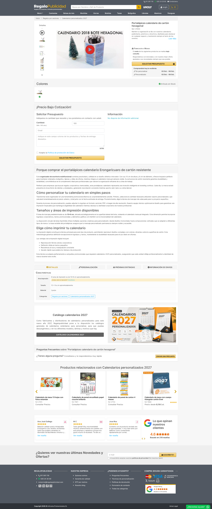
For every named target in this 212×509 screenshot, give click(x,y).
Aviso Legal (173, 506)
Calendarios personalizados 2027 (82, 296)
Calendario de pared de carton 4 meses (121, 398)
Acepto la (56, 153)
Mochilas (83, 13)
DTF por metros (81, 482)
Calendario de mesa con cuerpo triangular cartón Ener (158, 398)
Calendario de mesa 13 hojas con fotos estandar (49, 398)
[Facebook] (47, 486)
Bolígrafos (132, 13)
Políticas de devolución (121, 482)
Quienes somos (81, 475)
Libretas (145, 13)
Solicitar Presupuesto (153, 64)
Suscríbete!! (168, 455)
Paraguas (171, 13)
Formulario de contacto (121, 485)
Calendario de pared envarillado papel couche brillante (88, 398)
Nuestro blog (80, 485)
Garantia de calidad (82, 479)
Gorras (96, 13)
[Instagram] (50, 486)
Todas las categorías (120, 489)
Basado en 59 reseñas (160, 491)
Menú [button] (39, 13)
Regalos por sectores (59, 296)
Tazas (119, 13)
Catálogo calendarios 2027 (70, 335)
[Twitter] (40, 486)
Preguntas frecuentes (120, 475)
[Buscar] (138, 7)
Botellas (108, 13)
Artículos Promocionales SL (57, 506)
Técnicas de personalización (123, 479)
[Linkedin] (43, 486)
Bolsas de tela (68, 13)
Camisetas (53, 13)
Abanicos (157, 13)
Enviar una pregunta (165, 356)
